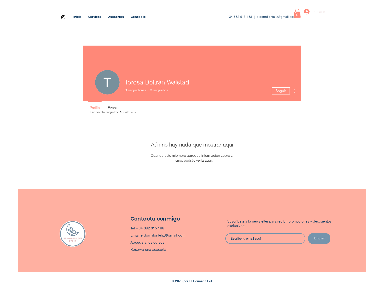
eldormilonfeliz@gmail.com (276, 17)
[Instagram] (63, 17)
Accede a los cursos (147, 242)
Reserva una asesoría (148, 249)
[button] (297, 13)
